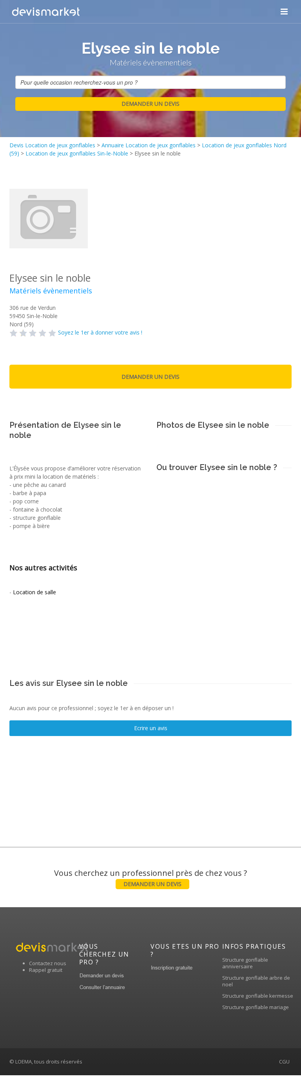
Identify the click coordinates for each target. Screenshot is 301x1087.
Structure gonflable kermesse (257, 995)
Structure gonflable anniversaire (245, 963)
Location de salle (34, 592)
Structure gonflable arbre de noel (256, 981)
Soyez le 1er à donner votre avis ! (100, 332)
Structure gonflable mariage (255, 1007)
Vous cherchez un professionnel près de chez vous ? (150, 878)
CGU (284, 1061)
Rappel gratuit (45, 969)
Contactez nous (47, 963)
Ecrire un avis (150, 728)
